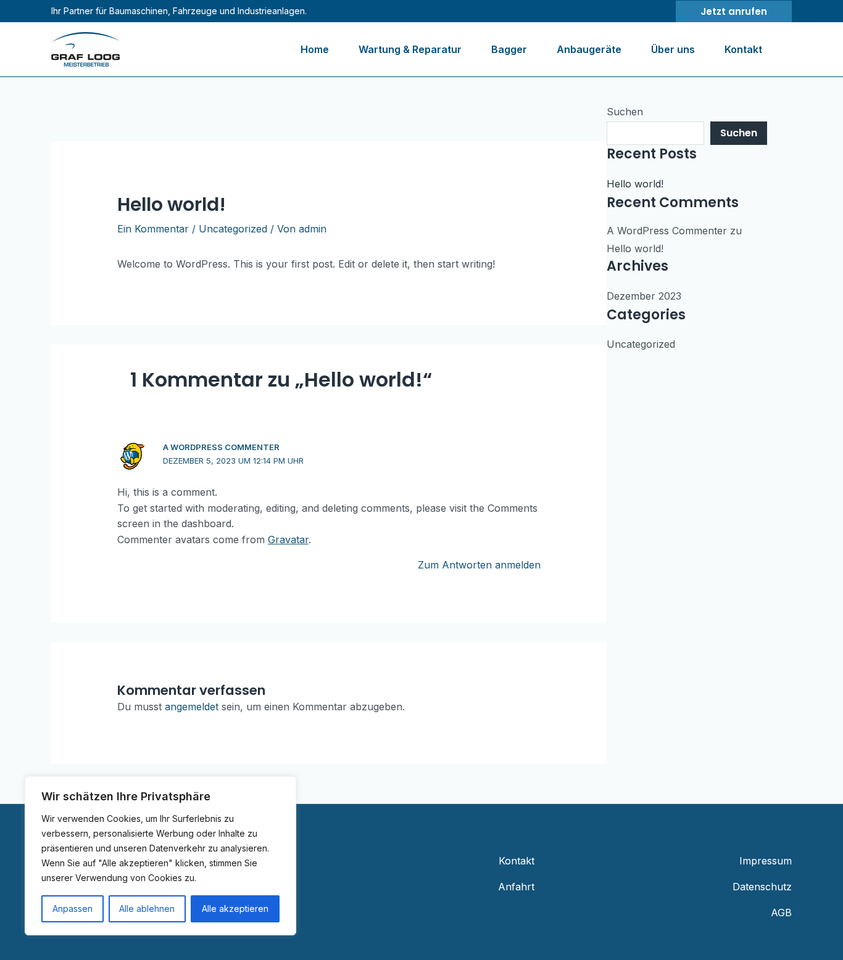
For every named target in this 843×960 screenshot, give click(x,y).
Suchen (625, 111)
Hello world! (635, 184)
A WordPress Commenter (221, 447)
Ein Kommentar (153, 229)
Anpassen (72, 908)
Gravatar (288, 539)
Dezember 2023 (644, 296)
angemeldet (191, 706)
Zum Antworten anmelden (479, 565)
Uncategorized (233, 229)
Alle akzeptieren (235, 908)
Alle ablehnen (147, 908)
